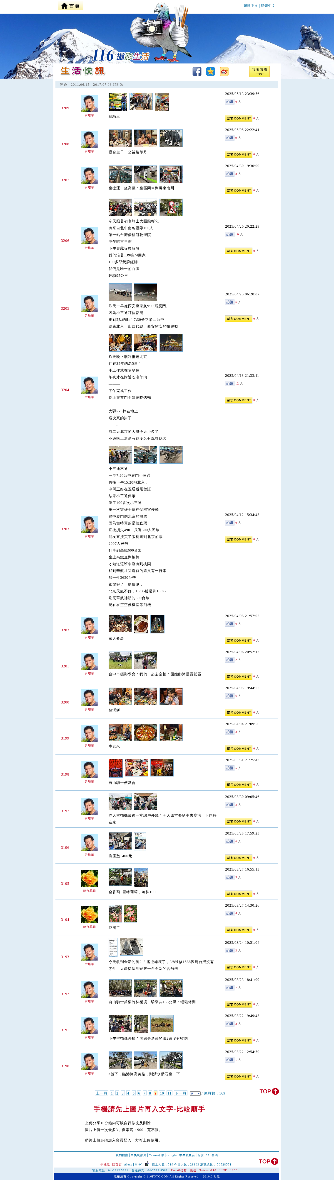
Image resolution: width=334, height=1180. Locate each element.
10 (162, 1093)
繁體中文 (251, 5)
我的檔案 (122, 1155)
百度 (200, 1155)
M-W (138, 1164)
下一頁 (181, 1093)
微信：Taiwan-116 (203, 1170)
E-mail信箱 (179, 1170)
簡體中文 (268, 5)
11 (169, 1093)
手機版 (105, 1164)
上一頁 (101, 1093)
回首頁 (117, 1164)
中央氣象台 (187, 1155)
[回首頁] (70, 4)
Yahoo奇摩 (156, 1155)
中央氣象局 (139, 1155)
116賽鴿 (212, 1155)
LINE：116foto (230, 1170)
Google (172, 1155)
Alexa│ (129, 1164)
